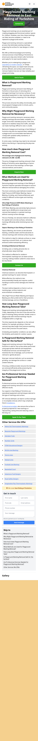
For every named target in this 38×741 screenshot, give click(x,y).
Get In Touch (19, 78)
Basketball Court (10, 469)
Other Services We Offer (12, 567)
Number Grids (9, 441)
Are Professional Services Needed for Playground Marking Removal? (16, 563)
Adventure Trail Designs (13, 474)
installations (11, 403)
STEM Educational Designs (13, 445)
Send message (19, 522)
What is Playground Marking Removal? (16, 534)
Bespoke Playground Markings (15, 431)
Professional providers (9, 406)
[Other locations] (29, 4)
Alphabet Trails (10, 436)
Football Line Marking (12, 465)
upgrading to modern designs (12, 65)
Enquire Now (19, 172)
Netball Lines (9, 460)
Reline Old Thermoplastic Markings (16, 426)
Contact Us (19, 24)
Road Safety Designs (11, 479)
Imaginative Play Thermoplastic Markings (18, 484)
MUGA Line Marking (11, 450)
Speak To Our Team (19, 417)
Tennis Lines (9, 455)
